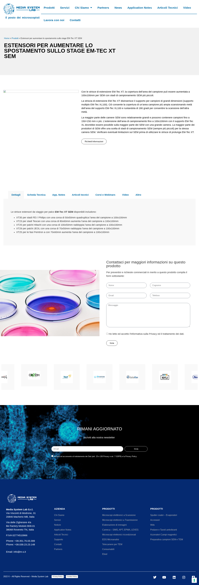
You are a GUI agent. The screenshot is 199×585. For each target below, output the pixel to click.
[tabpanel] (99, 222)
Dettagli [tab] (16, 194)
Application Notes (139, 7)
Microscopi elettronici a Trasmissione (120, 520)
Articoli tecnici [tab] (80, 194)
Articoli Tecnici (167, 7)
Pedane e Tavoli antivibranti (163, 530)
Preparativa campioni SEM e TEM (166, 539)
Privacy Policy (58, 576)
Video (187, 7)
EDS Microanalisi (110, 539)
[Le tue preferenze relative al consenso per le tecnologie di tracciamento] (194, 580)
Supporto (58, 539)
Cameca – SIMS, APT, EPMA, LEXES (120, 530)
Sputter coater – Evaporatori (163, 515)
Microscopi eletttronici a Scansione (119, 515)
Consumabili (108, 549)
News (118, 7)
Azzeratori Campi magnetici (163, 534)
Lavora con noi (54, 20)
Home (6, 38)
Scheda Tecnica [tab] (36, 194)
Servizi (64, 7)
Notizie (57, 525)
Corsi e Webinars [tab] (105, 194)
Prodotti (49, 7)
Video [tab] (125, 194)
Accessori (155, 520)
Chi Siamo (82, 7)
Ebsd (104, 554)
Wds (152, 525)
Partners (103, 7)
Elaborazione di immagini (114, 525)
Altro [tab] (138, 194)
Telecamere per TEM (112, 544)
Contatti (75, 20)
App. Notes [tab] (58, 194)
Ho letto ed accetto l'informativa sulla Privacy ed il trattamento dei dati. (146, 334)
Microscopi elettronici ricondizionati (119, 534)
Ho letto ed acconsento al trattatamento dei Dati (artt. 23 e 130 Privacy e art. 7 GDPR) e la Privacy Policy (95, 456)
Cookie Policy (72, 576)
